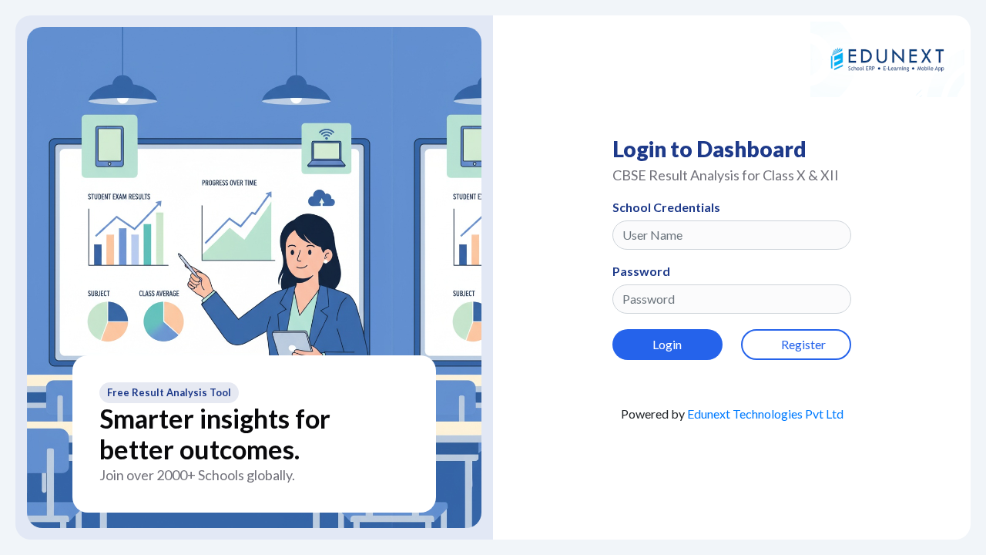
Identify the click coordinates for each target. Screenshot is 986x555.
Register (803, 344)
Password (641, 271)
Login (667, 344)
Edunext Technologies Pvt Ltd (765, 413)
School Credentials (666, 207)
